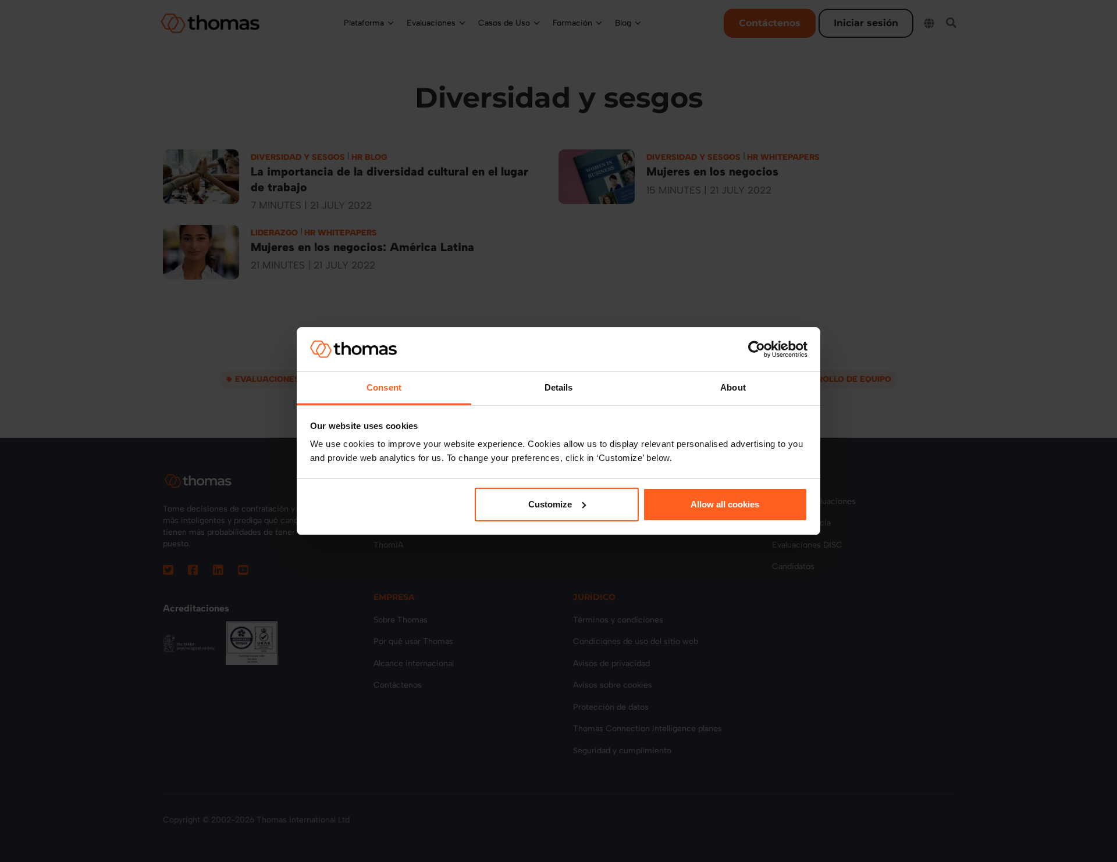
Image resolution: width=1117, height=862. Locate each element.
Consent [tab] (384, 387)
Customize (550, 504)
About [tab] (733, 387)
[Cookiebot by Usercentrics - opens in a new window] (756, 349)
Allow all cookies (725, 504)
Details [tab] (559, 387)
